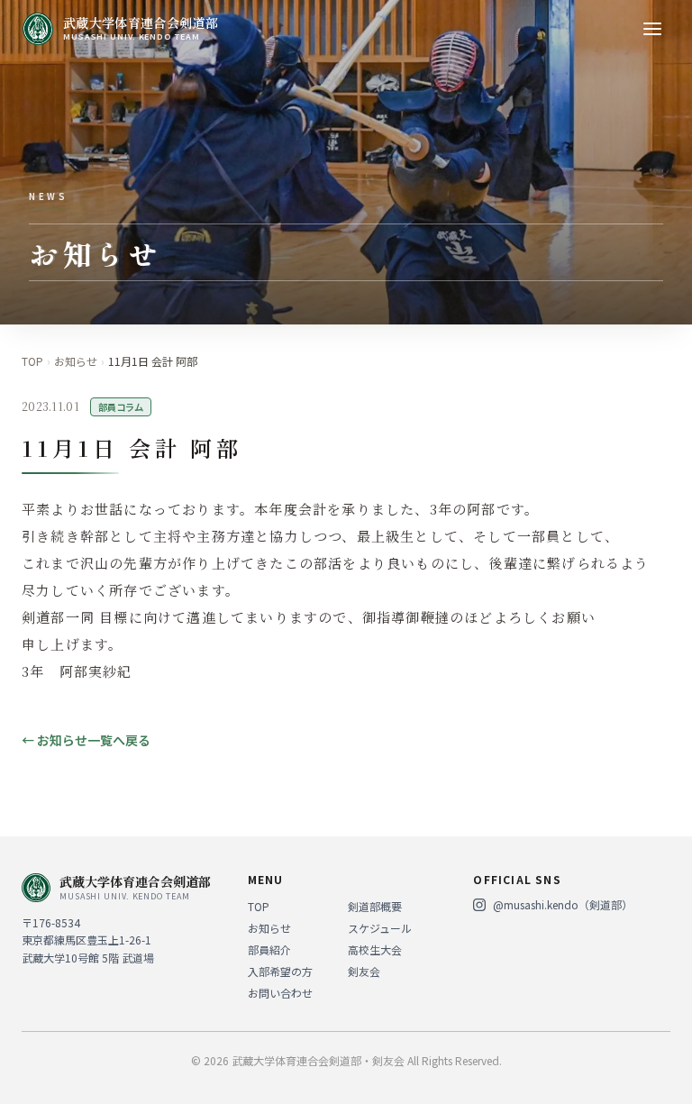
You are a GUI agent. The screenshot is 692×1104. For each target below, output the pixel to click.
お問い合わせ (280, 992)
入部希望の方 (280, 971)
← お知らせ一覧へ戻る (86, 740)
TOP (32, 361)
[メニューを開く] (652, 29)
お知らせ (75, 361)
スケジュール (380, 927)
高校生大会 (375, 949)
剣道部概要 (375, 906)
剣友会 (364, 971)
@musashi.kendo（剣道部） (563, 905)
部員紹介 (269, 949)
